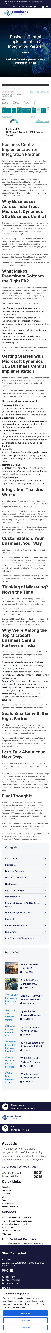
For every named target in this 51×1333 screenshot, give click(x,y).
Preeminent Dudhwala (11, 1231)
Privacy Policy (7, 1203)
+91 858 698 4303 (12, 1280)
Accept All (25, 1313)
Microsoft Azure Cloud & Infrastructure (17, 1221)
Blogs (4, 1197)
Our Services (7, 1190)
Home (25, 52)
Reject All (26, 1327)
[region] (25, 1311)
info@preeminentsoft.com (23, 1108)
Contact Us (6, 1200)
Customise (25, 1320)
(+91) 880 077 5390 (20, 1130)
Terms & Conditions (10, 1207)
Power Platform (8, 1227)
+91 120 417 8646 (11, 1283)
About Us (6, 1187)
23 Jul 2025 (13, 129)
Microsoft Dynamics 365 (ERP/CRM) (16, 1218)
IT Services (6, 1234)
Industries (6, 1194)
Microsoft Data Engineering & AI (15, 1224)
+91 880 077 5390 (12, 1277)
